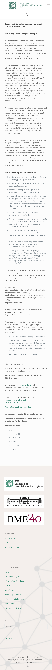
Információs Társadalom (14, 581)
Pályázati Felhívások (13, 608)
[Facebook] (24, 666)
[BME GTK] (26, 5)
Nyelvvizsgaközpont (13, 595)
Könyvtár (8, 572)
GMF (6, 543)
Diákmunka (9, 604)
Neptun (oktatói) (11, 547)
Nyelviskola (9, 590)
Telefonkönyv (10, 538)
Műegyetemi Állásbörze (14, 599)
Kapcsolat (8, 638)
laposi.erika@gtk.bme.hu (16, 402)
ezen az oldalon (24, 385)
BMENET (8, 586)
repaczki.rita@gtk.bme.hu (16, 400)
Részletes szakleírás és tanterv (20, 407)
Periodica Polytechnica (14, 577)
